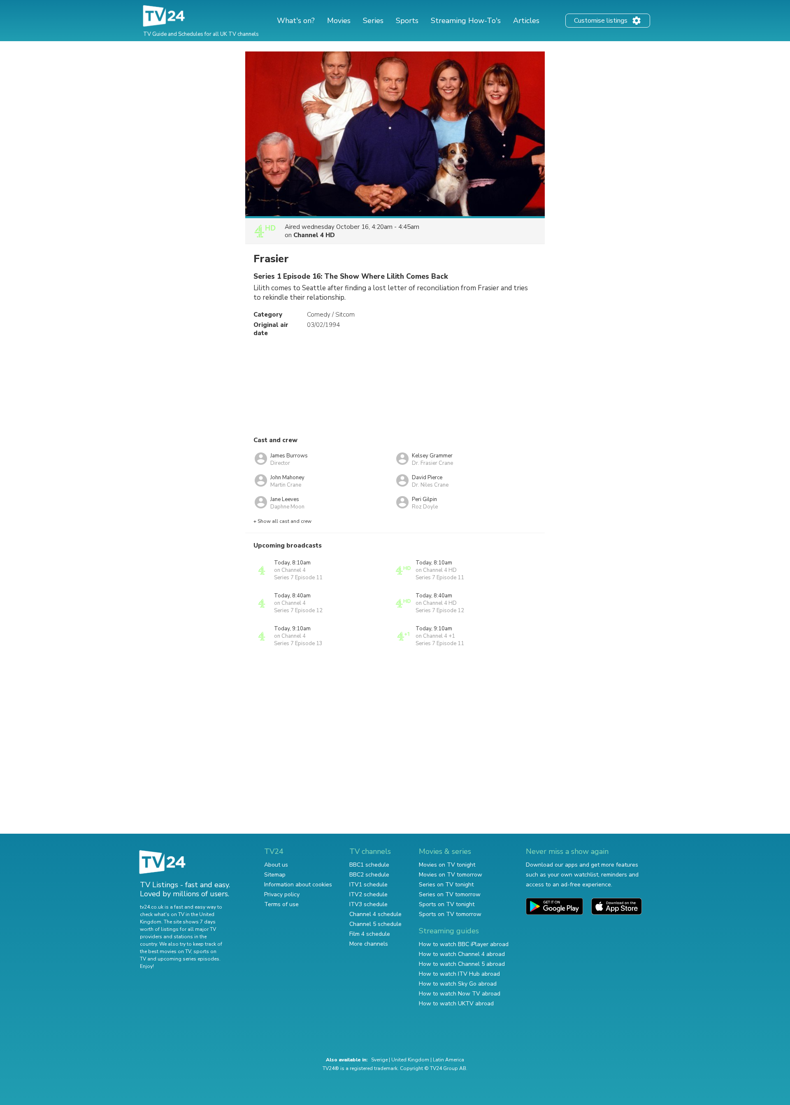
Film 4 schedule (369, 934)
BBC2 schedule (369, 875)
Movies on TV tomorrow (450, 875)
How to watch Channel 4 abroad (462, 954)
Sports (407, 21)
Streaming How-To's (466, 21)
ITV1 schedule (368, 884)
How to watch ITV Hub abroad (459, 974)
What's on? (296, 21)
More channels (368, 944)
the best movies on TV (165, 951)
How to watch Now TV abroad (459, 994)
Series (373, 21)
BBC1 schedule (369, 865)
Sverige (379, 1059)
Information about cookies (298, 884)
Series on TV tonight (446, 884)
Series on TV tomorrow (450, 894)
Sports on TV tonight (446, 904)
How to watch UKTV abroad (456, 1003)
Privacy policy (282, 894)
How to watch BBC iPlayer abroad (464, 944)
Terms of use (281, 904)
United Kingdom (410, 1059)
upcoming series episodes (188, 959)
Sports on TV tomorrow (450, 914)
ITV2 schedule (368, 894)
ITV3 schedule (368, 904)
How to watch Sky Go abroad (458, 984)
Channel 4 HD (314, 235)
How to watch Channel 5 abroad (462, 964)
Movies (339, 21)
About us (276, 865)
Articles (526, 21)
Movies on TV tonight (447, 865)
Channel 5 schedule (375, 924)
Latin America (448, 1059)
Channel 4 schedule (375, 914)
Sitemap (275, 875)
